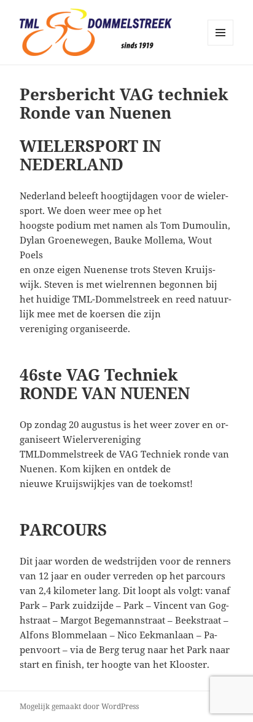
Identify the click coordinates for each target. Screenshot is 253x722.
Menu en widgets (220, 45)
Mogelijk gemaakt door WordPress (79, 706)
